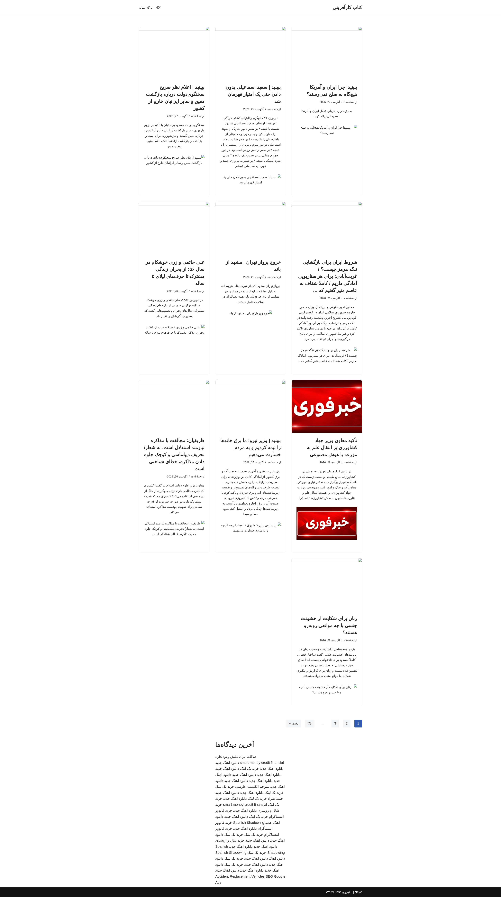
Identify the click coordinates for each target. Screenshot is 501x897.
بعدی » (293, 723)
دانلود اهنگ (277, 858)
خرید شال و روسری (229, 840)
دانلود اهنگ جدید (227, 763)
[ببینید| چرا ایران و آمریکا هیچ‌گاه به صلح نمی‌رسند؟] (327, 53)
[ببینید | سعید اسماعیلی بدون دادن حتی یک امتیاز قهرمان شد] (250, 53)
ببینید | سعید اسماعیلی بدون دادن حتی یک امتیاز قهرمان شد (253, 94)
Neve (358, 892)
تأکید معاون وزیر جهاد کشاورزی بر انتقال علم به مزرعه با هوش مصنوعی (332, 447)
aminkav (349, 102)
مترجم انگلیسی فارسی (252, 787)
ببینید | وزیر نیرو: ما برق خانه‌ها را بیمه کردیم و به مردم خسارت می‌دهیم (250, 447)
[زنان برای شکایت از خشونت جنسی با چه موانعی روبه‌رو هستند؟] (327, 584)
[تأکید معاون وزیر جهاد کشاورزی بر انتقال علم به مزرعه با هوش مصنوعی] (327, 406)
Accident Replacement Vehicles (240, 876)
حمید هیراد (275, 798)
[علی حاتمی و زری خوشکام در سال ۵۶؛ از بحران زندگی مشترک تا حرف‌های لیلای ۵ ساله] (174, 228)
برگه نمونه (145, 7)
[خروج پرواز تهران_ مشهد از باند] (250, 228)
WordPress (333, 892)
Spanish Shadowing (248, 823)
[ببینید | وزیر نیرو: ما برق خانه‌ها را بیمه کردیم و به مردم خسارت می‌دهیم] (250, 406)
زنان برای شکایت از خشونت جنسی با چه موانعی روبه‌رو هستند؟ (329, 625)
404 (158, 7)
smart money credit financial (262, 763)
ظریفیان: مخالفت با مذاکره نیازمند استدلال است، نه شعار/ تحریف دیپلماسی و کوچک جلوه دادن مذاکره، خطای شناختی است (174, 454)
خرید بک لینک (249, 769)
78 (310, 723)
